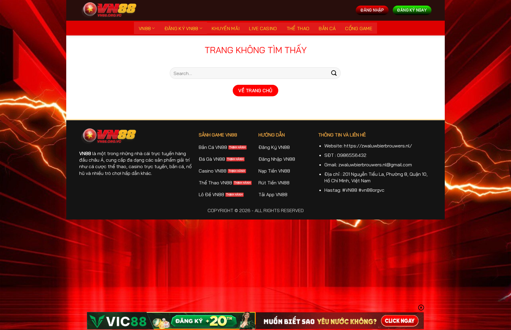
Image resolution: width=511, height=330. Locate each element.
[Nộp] (334, 73)
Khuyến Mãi (226, 28)
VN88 (145, 28)
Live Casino (263, 28)
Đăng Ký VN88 (181, 28)
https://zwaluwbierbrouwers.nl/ (378, 146)
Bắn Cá (327, 28)
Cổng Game (358, 28)
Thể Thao (298, 28)
